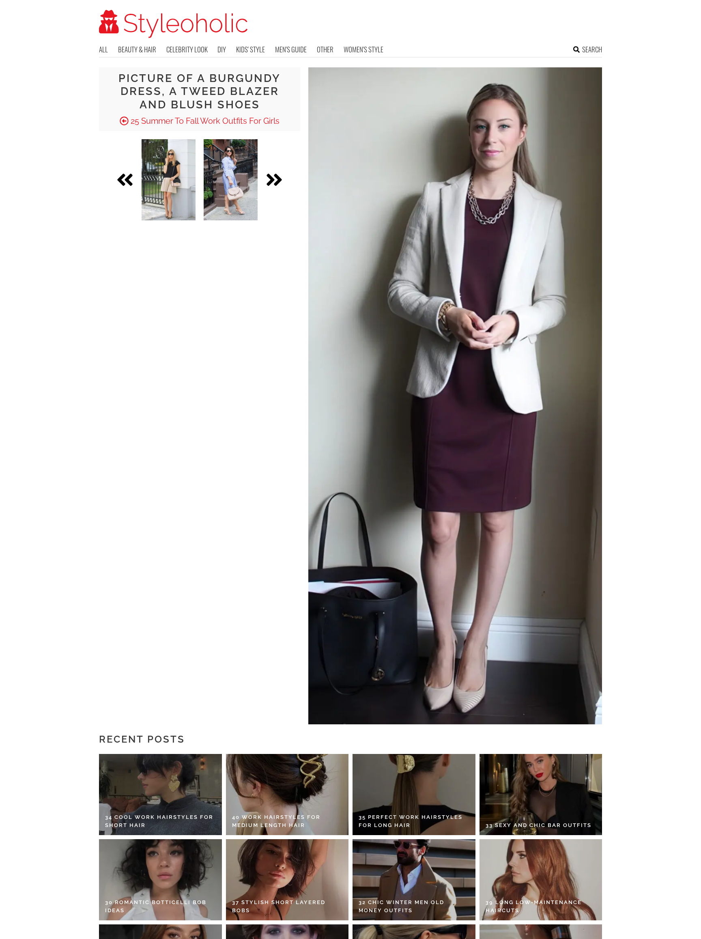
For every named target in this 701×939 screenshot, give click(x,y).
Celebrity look (187, 49)
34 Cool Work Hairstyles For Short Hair (159, 821)
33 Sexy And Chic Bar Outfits (538, 825)
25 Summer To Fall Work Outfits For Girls (204, 121)
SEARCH (592, 49)
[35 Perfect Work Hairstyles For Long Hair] (414, 794)
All (103, 49)
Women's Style (363, 49)
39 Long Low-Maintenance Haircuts (534, 906)
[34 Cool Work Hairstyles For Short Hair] (160, 794)
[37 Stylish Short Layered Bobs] (287, 879)
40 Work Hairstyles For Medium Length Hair (276, 821)
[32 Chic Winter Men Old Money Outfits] (414, 879)
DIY (221, 49)
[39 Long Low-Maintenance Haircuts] (541, 879)
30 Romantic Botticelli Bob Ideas (155, 906)
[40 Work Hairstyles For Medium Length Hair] (287, 794)
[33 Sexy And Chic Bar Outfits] (541, 794)
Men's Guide (291, 49)
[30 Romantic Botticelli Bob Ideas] (160, 879)
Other (325, 49)
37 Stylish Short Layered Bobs (278, 906)
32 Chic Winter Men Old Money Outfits (401, 906)
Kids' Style (250, 49)
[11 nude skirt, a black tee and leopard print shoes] (169, 179)
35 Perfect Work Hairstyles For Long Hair (410, 821)
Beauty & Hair (137, 49)
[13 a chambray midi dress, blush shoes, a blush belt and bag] (231, 179)
